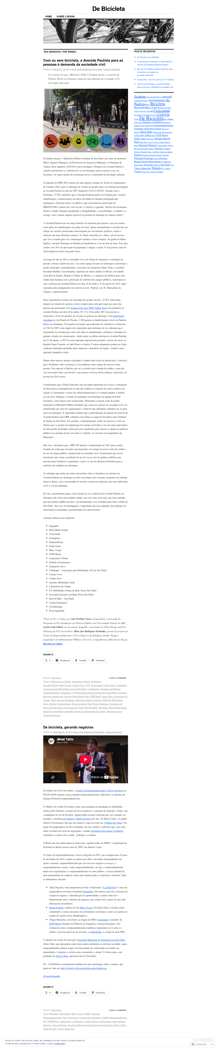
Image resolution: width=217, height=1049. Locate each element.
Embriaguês (149, 125)
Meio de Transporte (141, 148)
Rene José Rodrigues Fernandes (86, 69)
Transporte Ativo (114, 711)
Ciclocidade (96, 685)
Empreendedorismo (118, 1017)
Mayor (170, 145)
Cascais (143, 111)
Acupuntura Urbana (81, 681)
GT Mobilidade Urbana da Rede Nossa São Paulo (94, 692)
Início (153, 135)
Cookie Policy (60, 1043)
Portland (166, 155)
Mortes (151, 148)
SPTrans (157, 165)
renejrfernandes (51, 976)
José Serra (150, 139)
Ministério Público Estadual (89, 700)
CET (88, 685)
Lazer (149, 142)
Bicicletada (96, 931)
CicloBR (150, 111)
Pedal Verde (93, 703)
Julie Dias (143, 142)
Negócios (47, 1025)
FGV (45, 1021)
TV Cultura (166, 168)
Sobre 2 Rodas (66, 16)
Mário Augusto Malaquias (63, 700)
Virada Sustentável (52, 715)
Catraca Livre (78, 685)
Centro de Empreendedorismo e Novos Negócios (99, 790)
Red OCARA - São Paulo (96, 707)
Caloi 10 (137, 111)
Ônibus (160, 172)
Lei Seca (155, 142)
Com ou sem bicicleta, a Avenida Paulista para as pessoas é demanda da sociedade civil (83, 62)
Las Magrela (77, 1021)
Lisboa (162, 142)
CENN (87, 1013)
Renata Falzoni (56, 907)
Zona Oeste (146, 172)
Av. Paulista (96, 681)
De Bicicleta (108, 8)
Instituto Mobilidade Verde (76, 696)
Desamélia (88, 891)
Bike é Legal (65, 685)
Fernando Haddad (51, 692)
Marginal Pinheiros (148, 145)
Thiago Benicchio (66, 1028)
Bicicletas (56, 677)
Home (48, 16)
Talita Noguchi (50, 1028)
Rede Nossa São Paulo (53, 711)
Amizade (167, 96)
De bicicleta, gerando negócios (68, 727)
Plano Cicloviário (155, 155)
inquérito (122, 692)
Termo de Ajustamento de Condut (90, 711)
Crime (136, 119)
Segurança (148, 164)
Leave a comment (112, 69)
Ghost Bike (146, 132)
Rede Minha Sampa (118, 707)
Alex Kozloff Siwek (154, 97)
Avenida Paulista (51, 685)
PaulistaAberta (64, 703)
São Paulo (165, 164)
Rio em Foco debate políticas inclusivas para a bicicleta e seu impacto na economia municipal (155, 72)
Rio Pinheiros (166, 162)
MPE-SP (106, 700)
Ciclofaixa (138, 115)
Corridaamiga (93, 688)
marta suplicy (163, 145)
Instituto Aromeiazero (53, 696)
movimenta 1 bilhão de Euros (76, 818)
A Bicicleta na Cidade (61, 681)
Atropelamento (157, 100)
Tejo (172, 165)
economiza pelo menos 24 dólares (107, 830)
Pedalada (145, 155)
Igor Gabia (145, 135)
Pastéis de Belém (166, 152)
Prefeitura (104, 703)
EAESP (105, 1017)
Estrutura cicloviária (144, 128)
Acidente (140, 96)
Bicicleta (55, 1013)
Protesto (163, 158)
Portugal (139, 158)
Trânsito (157, 168)
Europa (157, 128)
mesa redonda (119, 1021)
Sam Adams (138, 165)
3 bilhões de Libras (113, 822)
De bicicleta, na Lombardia (148, 57)
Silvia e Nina (62, 956)
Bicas (148, 104)
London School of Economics (98, 1021)
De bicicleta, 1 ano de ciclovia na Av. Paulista (155, 79)
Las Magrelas (109, 887)
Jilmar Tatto (107, 696)
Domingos (167, 122)
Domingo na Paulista (110, 688)
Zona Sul (154, 172)
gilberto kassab (158, 132)
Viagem (138, 171)
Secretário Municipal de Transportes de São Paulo (101, 939)
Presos (156, 158)
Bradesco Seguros (164, 107)
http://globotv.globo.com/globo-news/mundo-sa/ (84, 968)
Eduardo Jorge (139, 125)
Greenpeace (66, 692)
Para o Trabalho (153, 152)
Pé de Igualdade (79, 703)
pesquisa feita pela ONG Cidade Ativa (89, 308)
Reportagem (154, 161)
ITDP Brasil (95, 696)
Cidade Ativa (109, 685)
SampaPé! (69, 711)
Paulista (53, 703)
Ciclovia (163, 114)
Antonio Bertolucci (141, 100)
